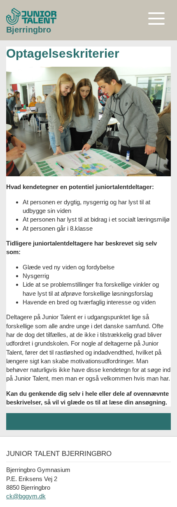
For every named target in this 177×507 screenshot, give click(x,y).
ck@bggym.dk (26, 496)
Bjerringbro (28, 29)
